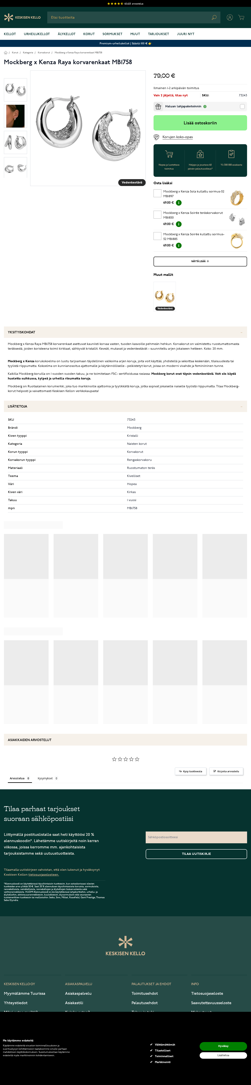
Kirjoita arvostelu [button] (228, 771)
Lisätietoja (17, 406)
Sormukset (112, 34)
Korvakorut (44, 52)
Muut (135, 34)
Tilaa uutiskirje (196, 854)
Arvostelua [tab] (17, 778)
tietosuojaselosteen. (43, 875)
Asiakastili (74, 1003)
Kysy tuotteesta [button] (192, 771)
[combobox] (133, 17)
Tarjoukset (158, 34)
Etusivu (5, 52)
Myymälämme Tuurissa (24, 993)
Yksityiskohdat (21, 332)
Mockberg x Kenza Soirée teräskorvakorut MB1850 (193, 215)
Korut (89, 34)
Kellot (10, 34)
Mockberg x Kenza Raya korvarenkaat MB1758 (78, 52)
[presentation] (155, 103)
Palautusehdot (145, 1003)
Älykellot (66, 34)
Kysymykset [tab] (45, 778)
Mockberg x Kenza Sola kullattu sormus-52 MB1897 (193, 194)
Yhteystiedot (15, 1003)
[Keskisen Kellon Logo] (22, 17)
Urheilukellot (37, 34)
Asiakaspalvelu (78, 993)
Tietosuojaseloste (207, 993)
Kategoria (28, 52)
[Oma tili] (230, 17)
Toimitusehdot (145, 993)
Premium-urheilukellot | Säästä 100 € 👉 (126, 43)
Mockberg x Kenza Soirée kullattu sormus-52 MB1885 (193, 237)
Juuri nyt (186, 34)
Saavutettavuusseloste (211, 1003)
